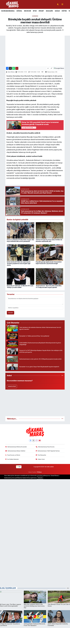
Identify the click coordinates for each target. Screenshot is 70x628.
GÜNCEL (19, 11)
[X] (33, 440)
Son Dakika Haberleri (13, 459)
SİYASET (41, 11)
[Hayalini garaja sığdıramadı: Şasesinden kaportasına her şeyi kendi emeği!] (49, 252)
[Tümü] (62, 375)
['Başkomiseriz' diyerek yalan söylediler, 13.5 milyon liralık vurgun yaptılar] (49, 276)
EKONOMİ (27, 11)
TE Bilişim (39, 472)
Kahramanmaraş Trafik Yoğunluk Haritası (49, 451)
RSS (19, 466)
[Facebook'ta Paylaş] (7, 68)
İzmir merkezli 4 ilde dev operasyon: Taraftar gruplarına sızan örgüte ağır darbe (19, 263)
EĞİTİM (64, 11)
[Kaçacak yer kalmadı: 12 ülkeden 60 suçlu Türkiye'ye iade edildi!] (20, 276)
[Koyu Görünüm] (58, 4)
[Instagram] (36, 440)
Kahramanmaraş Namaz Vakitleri (16, 451)
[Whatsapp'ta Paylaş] (13, 68)
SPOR (35, 11)
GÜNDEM (35, 16)
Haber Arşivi (41, 459)
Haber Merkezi (11, 72)
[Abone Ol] (59, 68)
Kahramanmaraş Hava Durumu (46, 446)
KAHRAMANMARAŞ (7, 11)
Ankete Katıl (12, 386)
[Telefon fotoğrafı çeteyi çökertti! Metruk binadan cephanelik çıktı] (49, 230)
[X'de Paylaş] (10, 68)
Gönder (10, 312)
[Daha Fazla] (16, 68)
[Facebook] (30, 440)
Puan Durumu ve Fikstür (13, 455)
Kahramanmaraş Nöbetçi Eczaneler (17, 446)
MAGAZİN (49, 11)
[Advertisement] (35, 403)
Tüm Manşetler (42, 455)
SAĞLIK (57, 11)
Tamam (40, 478)
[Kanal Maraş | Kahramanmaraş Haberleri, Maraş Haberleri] (12, 4)
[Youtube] (39, 440)
